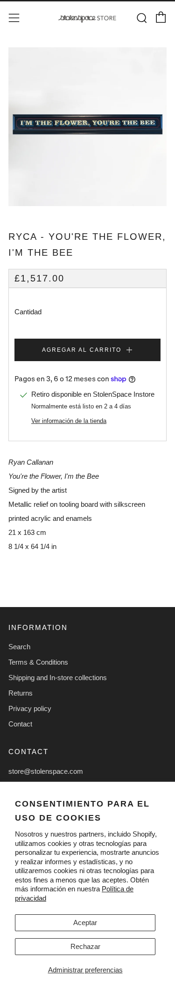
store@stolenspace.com (45, 771)
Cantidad (28, 312)
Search (19, 647)
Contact (20, 724)
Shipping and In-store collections (57, 678)
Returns (20, 693)
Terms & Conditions (38, 662)
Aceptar (85, 922)
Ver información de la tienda (68, 420)
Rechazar (85, 946)
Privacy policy (29, 708)
